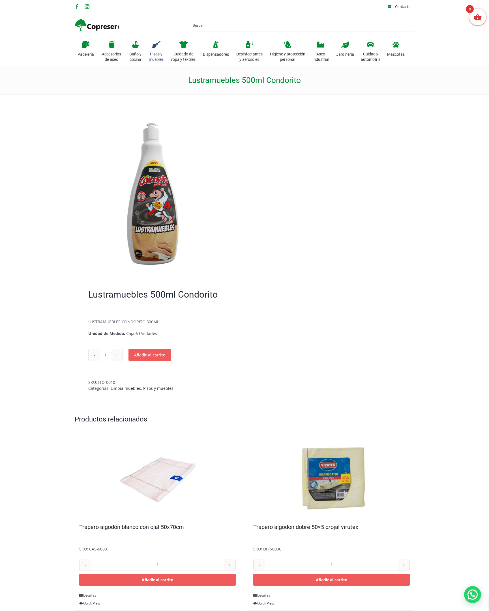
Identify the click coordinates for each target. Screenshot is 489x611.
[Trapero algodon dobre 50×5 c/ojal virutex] (331, 478)
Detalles (89, 595)
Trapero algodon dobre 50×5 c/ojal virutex (305, 527)
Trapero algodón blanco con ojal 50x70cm (131, 527)
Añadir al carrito (150, 355)
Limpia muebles (126, 388)
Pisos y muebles (158, 388)
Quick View (91, 603)
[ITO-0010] (156, 193)
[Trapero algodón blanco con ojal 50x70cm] (157, 478)
